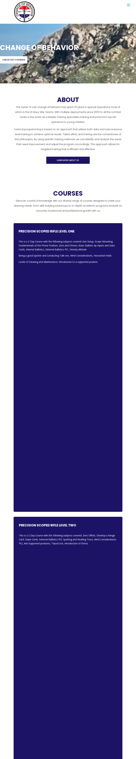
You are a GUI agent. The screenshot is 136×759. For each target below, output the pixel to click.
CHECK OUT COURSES (13, 59)
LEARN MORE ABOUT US (68, 160)
